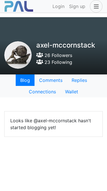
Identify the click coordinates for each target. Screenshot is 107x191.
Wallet (71, 91)
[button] (95, 6)
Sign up (77, 6)
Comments (50, 80)
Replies (79, 80)
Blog (25, 80)
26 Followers (57, 55)
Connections (42, 91)
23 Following (57, 62)
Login (58, 6)
